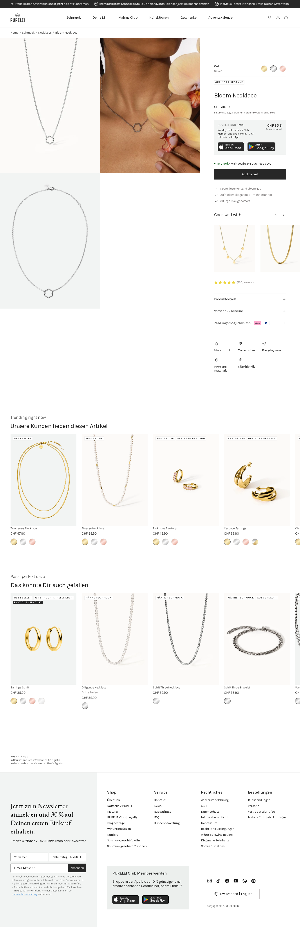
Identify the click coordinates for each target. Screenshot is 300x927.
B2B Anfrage (162, 812)
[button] (270, 17)
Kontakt (160, 800)
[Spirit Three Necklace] (186, 639)
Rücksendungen (259, 800)
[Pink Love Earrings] (186, 480)
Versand (253, 806)
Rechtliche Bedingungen (217, 829)
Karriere (112, 835)
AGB (203, 806)
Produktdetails (225, 299)
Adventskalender (221, 17)
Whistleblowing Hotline (217, 835)
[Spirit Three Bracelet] (257, 639)
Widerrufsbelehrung (215, 800)
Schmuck (73, 17)
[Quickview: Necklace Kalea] (234, 248)
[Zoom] (50, 105)
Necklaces (44, 32)
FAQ (156, 817)
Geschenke (189, 17)
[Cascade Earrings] (257, 480)
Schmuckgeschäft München (127, 846)
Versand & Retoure (228, 311)
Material (113, 812)
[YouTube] (236, 881)
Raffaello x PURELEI (120, 806)
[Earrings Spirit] (43, 639)
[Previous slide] (276, 215)
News (158, 806)
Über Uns (113, 800)
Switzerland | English (236, 894)
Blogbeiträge (116, 823)
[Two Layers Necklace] (43, 480)
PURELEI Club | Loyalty (122, 817)
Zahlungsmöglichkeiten (232, 323)
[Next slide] (284, 215)
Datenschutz (210, 812)
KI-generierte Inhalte (215, 840)
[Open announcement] (150, 4)
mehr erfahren (262, 195)
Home (14, 32)
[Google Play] (155, 899)
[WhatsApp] (244, 881)
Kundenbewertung (167, 823)
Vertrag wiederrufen (261, 812)
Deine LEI (99, 17)
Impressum (209, 823)
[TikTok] (218, 881)
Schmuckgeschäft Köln (123, 840)
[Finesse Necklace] (115, 480)
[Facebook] (227, 881)
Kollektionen (158, 17)
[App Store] (125, 899)
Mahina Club (128, 17)
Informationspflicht (215, 817)
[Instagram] (209, 881)
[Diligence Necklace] (115, 639)
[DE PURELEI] (18, 17)
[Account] (278, 17)
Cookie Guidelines (212, 846)
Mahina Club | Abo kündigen (267, 817)
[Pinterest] (253, 881)
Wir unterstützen (119, 829)
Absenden (77, 868)
